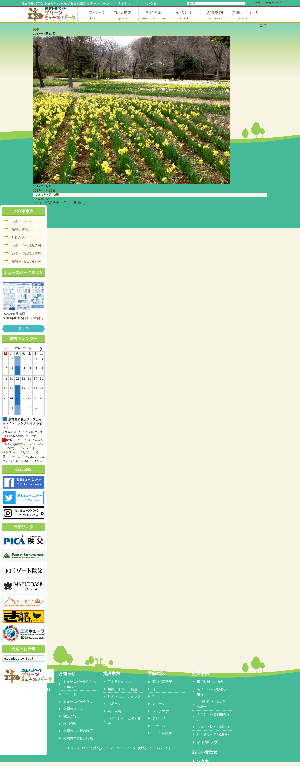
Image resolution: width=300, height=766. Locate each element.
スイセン (158, 704)
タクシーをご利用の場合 (213, 716)
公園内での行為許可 (26, 245)
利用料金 (18, 237)
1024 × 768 (41, 199)
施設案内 (123, 15)
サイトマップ (127, 3)
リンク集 (150, 3)
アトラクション (119, 682)
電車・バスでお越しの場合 (213, 691)
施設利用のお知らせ (26, 261)
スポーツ (114, 704)
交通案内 (215, 15)
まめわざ (31, 658)
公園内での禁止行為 (78, 738)
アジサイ (158, 718)
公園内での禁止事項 (26, 253)
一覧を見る (23, 329)
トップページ (92, 15)
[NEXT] (40, 348)
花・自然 (114, 711)
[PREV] (6, 348)
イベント (184, 15)
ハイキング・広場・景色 (124, 721)
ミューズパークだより (79, 701)
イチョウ (158, 726)
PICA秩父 (9, 448)
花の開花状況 (162, 682)
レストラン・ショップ (124, 696)
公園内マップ (21, 222)
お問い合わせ (245, 15)
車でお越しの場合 (210, 682)
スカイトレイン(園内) (213, 727)
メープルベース (19, 456)
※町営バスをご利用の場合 (213, 704)
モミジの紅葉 (162, 733)
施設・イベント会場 (122, 689)
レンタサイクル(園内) (213, 734)
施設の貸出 (20, 230)
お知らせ (67, 673)
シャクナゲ (160, 711)
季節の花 (153, 15)
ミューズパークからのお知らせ (79, 684)
